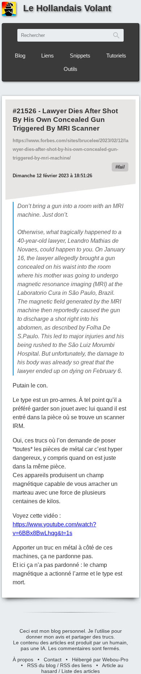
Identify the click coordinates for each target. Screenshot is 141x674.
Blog (20, 55)
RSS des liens (76, 665)
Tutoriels (116, 55)
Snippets (80, 55)
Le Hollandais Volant (67, 8)
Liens (47, 55)
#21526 (25, 111)
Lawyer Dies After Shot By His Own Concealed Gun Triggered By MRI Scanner (65, 119)
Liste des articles (80, 671)
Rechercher (116, 35)
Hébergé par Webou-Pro (100, 659)
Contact (52, 659)
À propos (23, 659)
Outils (70, 69)
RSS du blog (41, 665)
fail (121, 167)
